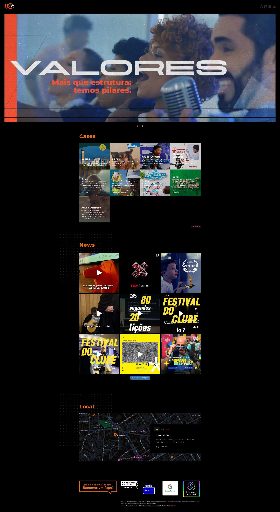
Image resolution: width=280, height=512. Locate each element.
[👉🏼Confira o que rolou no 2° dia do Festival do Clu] (181, 313)
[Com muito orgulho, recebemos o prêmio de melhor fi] (99, 313)
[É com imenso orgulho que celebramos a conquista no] (181, 272)
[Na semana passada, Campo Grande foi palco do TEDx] (140, 272)
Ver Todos (196, 226)
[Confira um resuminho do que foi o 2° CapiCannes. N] (99, 272)
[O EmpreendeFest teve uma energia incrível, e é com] (181, 354)
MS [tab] (162, 429)
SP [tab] (157, 429)
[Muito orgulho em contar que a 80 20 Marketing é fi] (140, 354)
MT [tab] (167, 429)
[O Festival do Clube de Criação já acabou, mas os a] (140, 313)
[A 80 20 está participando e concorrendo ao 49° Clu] (99, 354)
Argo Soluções (170, 505)
